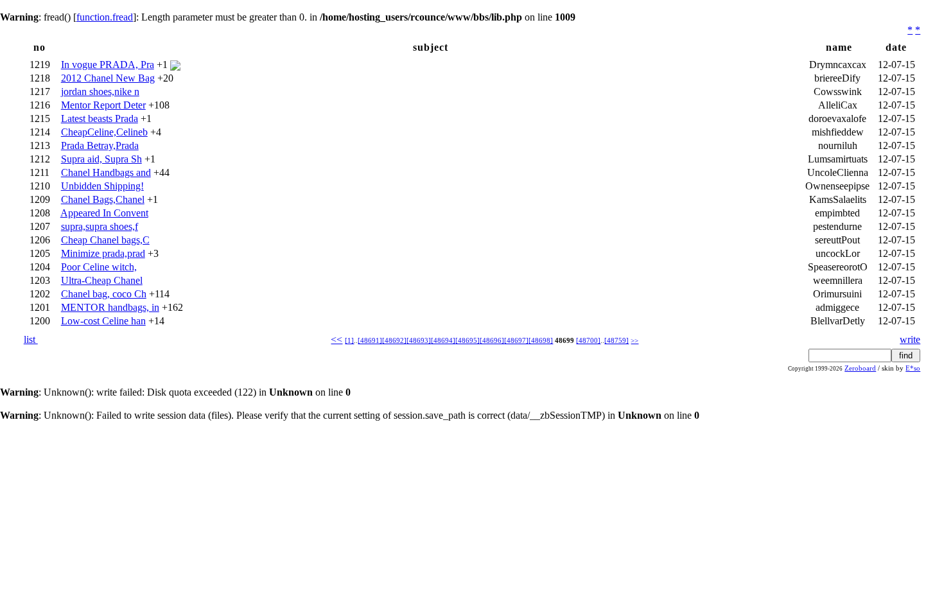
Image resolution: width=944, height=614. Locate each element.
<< (336, 339)
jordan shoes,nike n (100, 91)
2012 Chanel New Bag (108, 78)
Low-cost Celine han (103, 320)
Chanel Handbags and (106, 172)
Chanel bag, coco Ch (103, 293)
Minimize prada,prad (103, 253)
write (910, 339)
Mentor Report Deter (103, 105)
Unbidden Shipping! (102, 185)
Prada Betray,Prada (100, 145)
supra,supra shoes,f (99, 226)
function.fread (104, 17)
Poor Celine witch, (99, 266)
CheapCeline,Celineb (104, 132)
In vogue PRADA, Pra (107, 64)
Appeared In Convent (104, 212)
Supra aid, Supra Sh (101, 159)
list (31, 339)
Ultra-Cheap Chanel (102, 280)
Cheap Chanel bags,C (105, 239)
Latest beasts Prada (99, 118)
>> (634, 340)
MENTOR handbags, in (110, 307)
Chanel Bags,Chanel (102, 199)
